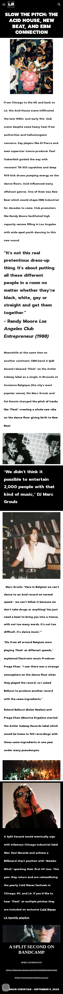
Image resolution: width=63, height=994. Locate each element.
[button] (4, 4)
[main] (31, 23)
